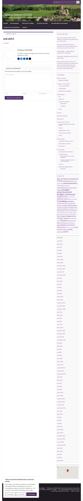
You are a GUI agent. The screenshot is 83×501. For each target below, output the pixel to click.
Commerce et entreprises (63, 84)
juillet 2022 (60, 380)
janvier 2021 (60, 432)
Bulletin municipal (61, 78)
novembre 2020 (61, 439)
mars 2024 (59, 324)
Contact (24, 27)
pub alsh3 (6, 43)
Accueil (5, 23)
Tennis (60, 135)
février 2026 (60, 259)
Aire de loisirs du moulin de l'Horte (67, 180)
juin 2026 (59, 247)
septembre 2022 (61, 374)
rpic (67, 223)
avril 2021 (59, 423)
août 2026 (59, 241)
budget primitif (62, 197)
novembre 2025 (61, 269)
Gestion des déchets (64, 101)
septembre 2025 (61, 275)
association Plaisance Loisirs (63, 185)
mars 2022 (59, 389)
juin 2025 (59, 284)
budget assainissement (64, 190)
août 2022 (59, 377)
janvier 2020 (60, 460)
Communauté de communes (66, 151)
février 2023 (60, 361)
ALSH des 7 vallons (11, 34)
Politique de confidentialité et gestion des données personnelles (63, 488)
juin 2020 (59, 454)
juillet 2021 (60, 414)
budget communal (66, 194)
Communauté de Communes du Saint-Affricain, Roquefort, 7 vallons (39, 489)
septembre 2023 (61, 340)
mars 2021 (59, 426)
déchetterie (63, 103)
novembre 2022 (61, 367)
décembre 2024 (61, 303)
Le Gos (62, 212)
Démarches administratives (65, 166)
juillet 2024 (60, 315)
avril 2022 (59, 386)
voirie (65, 231)
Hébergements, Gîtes (64, 130)
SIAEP (68, 225)
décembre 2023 (61, 330)
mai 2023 (59, 352)
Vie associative (61, 139)
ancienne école (68, 181)
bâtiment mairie (62, 199)
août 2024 (59, 312)
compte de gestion (63, 208)
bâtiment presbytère (72, 199)
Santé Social (60, 119)
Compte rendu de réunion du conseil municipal (67, 160)
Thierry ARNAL (67, 229)
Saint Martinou (71, 223)
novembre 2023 (61, 333)
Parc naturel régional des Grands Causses (69, 489)
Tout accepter (31, 494)
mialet (68, 214)
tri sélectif (62, 106)
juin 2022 (59, 383)
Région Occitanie (75, 491)
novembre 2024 (61, 306)
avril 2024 (59, 321)
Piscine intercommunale (65, 133)
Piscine (63, 220)
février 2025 (60, 296)
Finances (59, 112)
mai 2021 (59, 420)
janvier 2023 (60, 364)
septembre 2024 (61, 309)
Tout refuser (21, 494)
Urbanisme (63, 168)
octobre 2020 (60, 442)
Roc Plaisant (62, 146)
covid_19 (72, 208)
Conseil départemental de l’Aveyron (60, 491)
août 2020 (59, 448)
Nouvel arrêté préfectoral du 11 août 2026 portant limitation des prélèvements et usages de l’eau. (67, 39)
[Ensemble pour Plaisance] (79, 485)
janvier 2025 (60, 299)
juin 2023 (59, 349)
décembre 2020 (61, 435)
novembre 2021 (61, 401)
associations (61, 188)
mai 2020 (59, 457)
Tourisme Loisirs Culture (63, 122)
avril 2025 (59, 290)
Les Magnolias (62, 88)
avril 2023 (59, 355)
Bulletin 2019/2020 (63, 80)
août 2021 (59, 411)
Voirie (60, 109)
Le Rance (66, 212)
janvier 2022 (60, 395)
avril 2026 (59, 253)
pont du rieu (61, 223)
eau (77, 207)
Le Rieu (71, 212)
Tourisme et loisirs (42, 23)
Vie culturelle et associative (59, 23)
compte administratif (69, 205)
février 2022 (60, 392)
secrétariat (61, 225)
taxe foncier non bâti (70, 227)
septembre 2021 (61, 408)
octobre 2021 (60, 405)
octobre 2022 (60, 371)
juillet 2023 (60, 346)
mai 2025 (59, 287)
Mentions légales (40, 488)
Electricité (61, 99)
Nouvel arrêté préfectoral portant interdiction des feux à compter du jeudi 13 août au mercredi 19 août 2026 (67, 46)
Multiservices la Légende (65, 91)
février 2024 (60, 327)
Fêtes (58, 212)
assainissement (70, 183)
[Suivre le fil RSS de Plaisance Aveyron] (76, 485)
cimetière (70, 201)
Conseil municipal (63, 154)
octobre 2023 (60, 337)
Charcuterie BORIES (64, 86)
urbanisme (60, 232)
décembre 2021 (61, 398)
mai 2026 (59, 250)
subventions (61, 227)
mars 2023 (59, 358)
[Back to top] (79, 491)
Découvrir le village (28, 23)
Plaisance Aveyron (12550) (17, 14)
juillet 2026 (60, 244)
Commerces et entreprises (11, 27)
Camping (62, 201)
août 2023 (59, 343)
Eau (60, 96)
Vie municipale (14, 23)
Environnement (61, 94)
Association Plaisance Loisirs (66, 141)
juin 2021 (59, 417)
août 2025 (59, 278)
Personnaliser (10, 494)
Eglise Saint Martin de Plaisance (67, 210)
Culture (61, 128)
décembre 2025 (61, 265)
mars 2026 (59, 256)
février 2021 (60, 429)
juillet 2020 (60, 451)
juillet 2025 (60, 281)
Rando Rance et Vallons (65, 143)
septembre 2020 (61, 445)
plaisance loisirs (71, 220)
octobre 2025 (60, 272)
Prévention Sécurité (62, 116)
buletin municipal (71, 196)
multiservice (73, 214)
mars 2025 (59, 293)
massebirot (64, 214)
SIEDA (72, 225)
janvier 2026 (60, 262)
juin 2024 (59, 318)
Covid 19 (61, 164)
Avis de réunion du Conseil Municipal (67, 156)
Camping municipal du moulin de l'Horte (67, 124)
